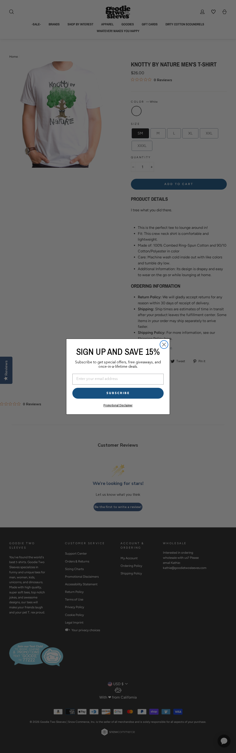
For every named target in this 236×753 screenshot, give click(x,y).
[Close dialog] (164, 345)
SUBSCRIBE (118, 393)
